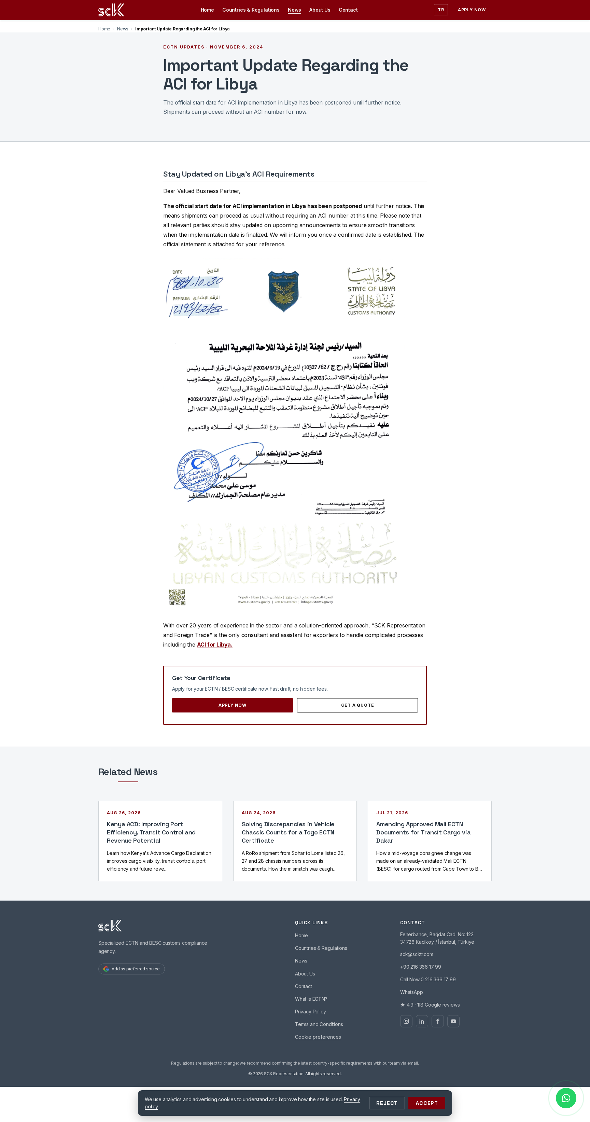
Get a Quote (357, 705)
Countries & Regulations (251, 10)
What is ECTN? (311, 999)
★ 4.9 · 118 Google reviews (430, 1005)
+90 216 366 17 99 (420, 967)
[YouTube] (453, 1021)
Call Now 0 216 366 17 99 (428, 979)
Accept (427, 1103)
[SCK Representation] (111, 9)
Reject (387, 1103)
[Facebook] (438, 1021)
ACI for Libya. (215, 644)
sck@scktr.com (416, 954)
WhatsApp (411, 992)
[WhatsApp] (566, 1098)
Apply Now (472, 9)
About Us (320, 10)
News (294, 10)
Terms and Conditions (319, 1024)
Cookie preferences (318, 1037)
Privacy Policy (310, 1011)
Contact (348, 10)
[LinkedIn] (422, 1021)
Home (207, 10)
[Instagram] (406, 1021)
